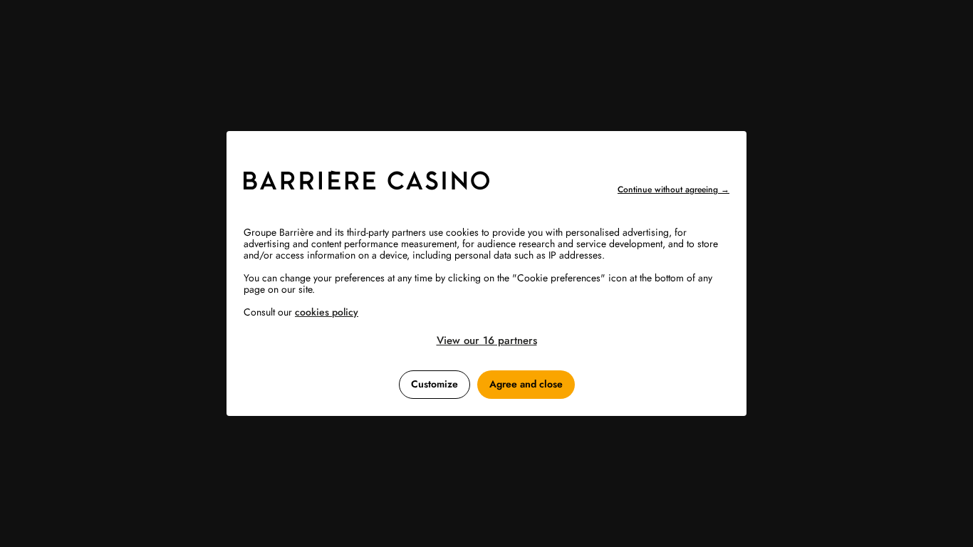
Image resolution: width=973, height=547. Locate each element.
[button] (486, 340)
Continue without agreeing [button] (673, 189)
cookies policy (326, 312)
